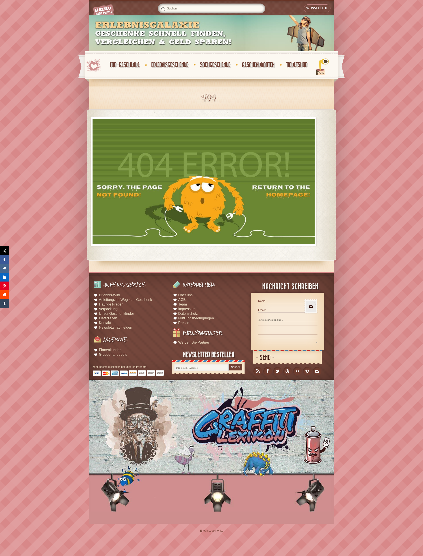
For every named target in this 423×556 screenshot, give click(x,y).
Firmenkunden (110, 350)
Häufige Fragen (111, 304)
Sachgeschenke (215, 65)
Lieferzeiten (108, 318)
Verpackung (108, 309)
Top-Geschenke (124, 65)
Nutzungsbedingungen (196, 318)
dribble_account (287, 371)
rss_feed (257, 371)
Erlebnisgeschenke (169, 65)
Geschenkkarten (258, 65)
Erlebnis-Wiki (109, 295)
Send (265, 358)
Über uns (185, 295)
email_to (317, 371)
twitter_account (277, 371)
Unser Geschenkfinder (116, 313)
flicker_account (297, 371)
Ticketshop (296, 65)
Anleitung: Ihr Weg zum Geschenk (125, 300)
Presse (183, 323)
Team (182, 304)
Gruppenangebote (113, 354)
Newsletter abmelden (115, 327)
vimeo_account (307, 371)
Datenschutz (188, 313)
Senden (236, 367)
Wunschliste (317, 8)
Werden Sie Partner (193, 342)
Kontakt (105, 323)
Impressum (186, 309)
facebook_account (267, 371)
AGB (182, 300)
